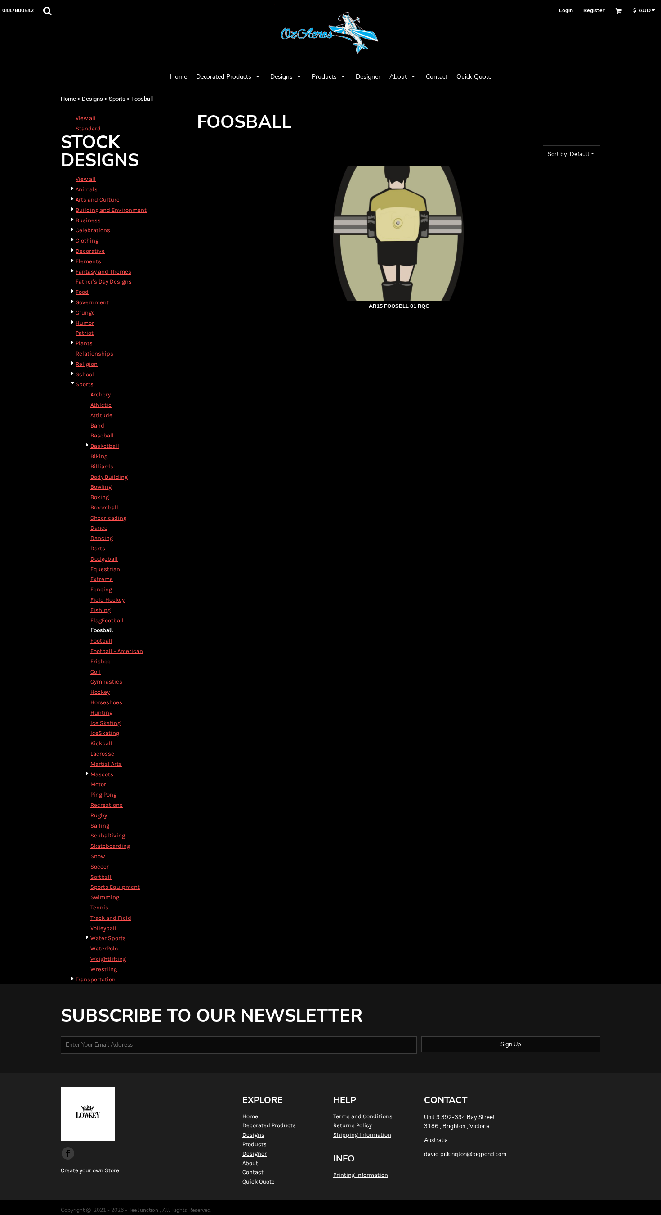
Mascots (101, 774)
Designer (254, 1153)
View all (86, 118)
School (85, 374)
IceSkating (104, 732)
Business (88, 220)
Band (97, 425)
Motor (98, 784)
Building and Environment (111, 210)
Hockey (100, 691)
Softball (101, 876)
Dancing (101, 538)
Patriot (85, 332)
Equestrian (105, 569)
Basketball (104, 445)
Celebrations (93, 230)
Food (82, 291)
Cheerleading (108, 517)
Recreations (106, 804)
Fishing (100, 610)
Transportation (96, 979)
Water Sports (108, 938)
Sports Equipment (115, 886)
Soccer (99, 866)
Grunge (85, 312)
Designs (92, 98)
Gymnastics (106, 681)
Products (254, 1144)
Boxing (99, 497)
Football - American (116, 651)
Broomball (104, 507)
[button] (47, 10)
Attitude (101, 415)
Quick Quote (258, 1181)
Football (101, 640)
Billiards (101, 466)
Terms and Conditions (363, 1116)
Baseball (102, 435)
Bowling (101, 486)
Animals (87, 189)
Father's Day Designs (104, 281)
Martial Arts (106, 763)
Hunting (101, 712)
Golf (95, 671)
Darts (97, 548)
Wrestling (103, 969)
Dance (98, 527)
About (250, 1163)
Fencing (101, 589)
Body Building (109, 476)
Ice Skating (105, 723)
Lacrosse (102, 753)
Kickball (101, 743)
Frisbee (100, 661)
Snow (97, 856)
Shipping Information (362, 1134)
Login (566, 10)
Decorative (90, 251)
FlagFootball (107, 620)
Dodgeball (104, 558)
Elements (88, 261)
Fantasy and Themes (103, 271)
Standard (88, 128)
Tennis (99, 907)
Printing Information (360, 1174)
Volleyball (103, 928)
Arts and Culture (98, 199)
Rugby (98, 815)
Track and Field (110, 917)
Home (68, 98)
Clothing (87, 240)
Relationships (94, 353)
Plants (84, 343)
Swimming (104, 897)
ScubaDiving (107, 835)
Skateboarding (110, 845)
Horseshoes (106, 702)
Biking (98, 456)
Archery (100, 394)
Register (594, 10)
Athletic (101, 404)
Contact (253, 1172)
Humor (85, 323)
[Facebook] (68, 1153)
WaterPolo (104, 948)
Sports (117, 98)
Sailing (99, 825)
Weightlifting (108, 958)
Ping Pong (103, 794)
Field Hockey (107, 599)
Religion (87, 363)
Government (92, 302)
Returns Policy (352, 1125)
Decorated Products (269, 1125)
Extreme (101, 579)
